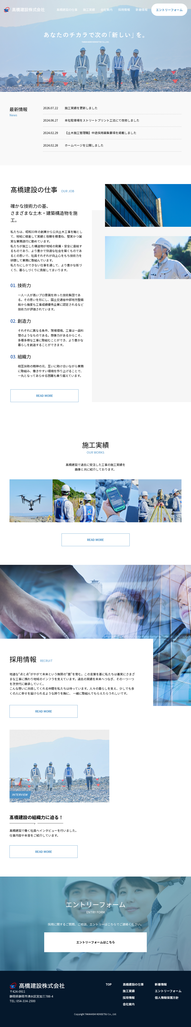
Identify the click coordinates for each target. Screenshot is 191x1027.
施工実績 (89, 9)
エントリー (169, 9)
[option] (95, 46)
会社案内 (106, 9)
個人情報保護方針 (167, 997)
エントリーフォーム (168, 991)
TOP (109, 984)
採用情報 (124, 9)
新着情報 (142, 9)
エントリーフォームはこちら (95, 942)
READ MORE (44, 395)
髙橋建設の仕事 (67, 9)
